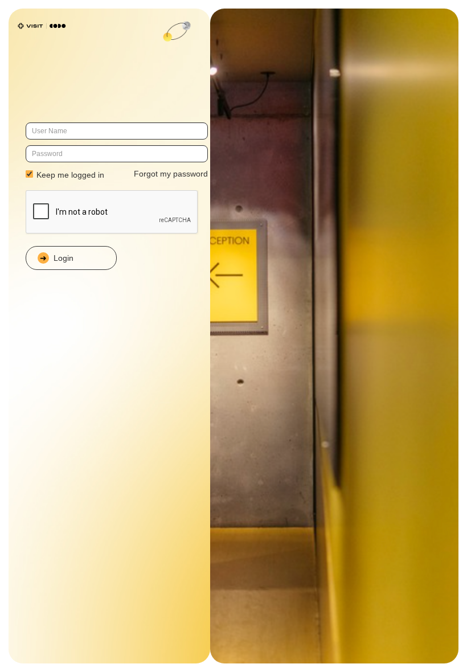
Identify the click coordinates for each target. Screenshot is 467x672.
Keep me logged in (69, 174)
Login (63, 258)
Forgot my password (171, 173)
